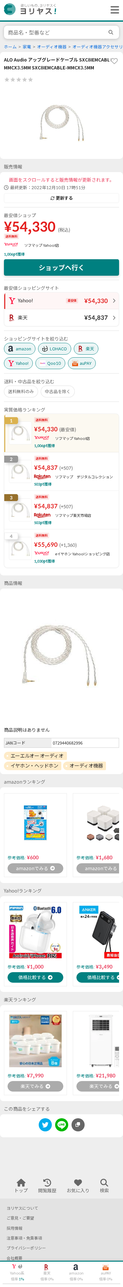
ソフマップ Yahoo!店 (41, 245)
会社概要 (14, 1258)
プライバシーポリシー (26, 1248)
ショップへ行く (62, 267)
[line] (61, 1126)
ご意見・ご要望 (20, 1218)
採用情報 (14, 1228)
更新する (64, 198)
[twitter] (45, 1126)
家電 (27, 46)
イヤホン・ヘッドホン (34, 766)
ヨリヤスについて (22, 1208)
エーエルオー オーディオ (37, 756)
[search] (112, 32)
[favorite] (114, 61)
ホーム (10, 46)
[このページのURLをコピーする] (78, 1124)
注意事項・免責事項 (24, 1238)
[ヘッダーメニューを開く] (113, 10)
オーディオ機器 (52, 46)
